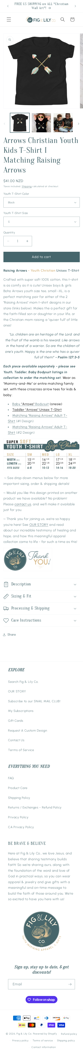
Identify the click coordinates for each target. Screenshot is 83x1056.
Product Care (18, 788)
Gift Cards (15, 721)
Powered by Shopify (45, 1034)
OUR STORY (38, 525)
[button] (9, 19)
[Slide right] (78, 123)
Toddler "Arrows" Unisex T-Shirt (37, 410)
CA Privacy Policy (21, 827)
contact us (23, 504)
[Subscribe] (70, 984)
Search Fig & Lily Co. (23, 682)
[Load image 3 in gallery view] (63, 123)
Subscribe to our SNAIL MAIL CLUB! (34, 701)
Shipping (27, 186)
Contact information (43, 1047)
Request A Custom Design (27, 730)
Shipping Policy (19, 798)
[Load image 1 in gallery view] (20, 123)
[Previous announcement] (7, 6)
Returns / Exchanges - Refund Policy (35, 807)
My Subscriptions (21, 711)
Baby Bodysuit (30, 404)
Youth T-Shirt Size (15, 213)
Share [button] (11, 634)
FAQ (11, 778)
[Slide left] (4, 123)
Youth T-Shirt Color (16, 194)
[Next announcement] (75, 6)
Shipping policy (66, 1040)
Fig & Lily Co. (24, 1034)
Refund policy (69, 1034)
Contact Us (16, 740)
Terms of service (43, 1040)
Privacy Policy (18, 817)
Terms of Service (21, 750)
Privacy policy (20, 1040)
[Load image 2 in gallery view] (41, 123)
